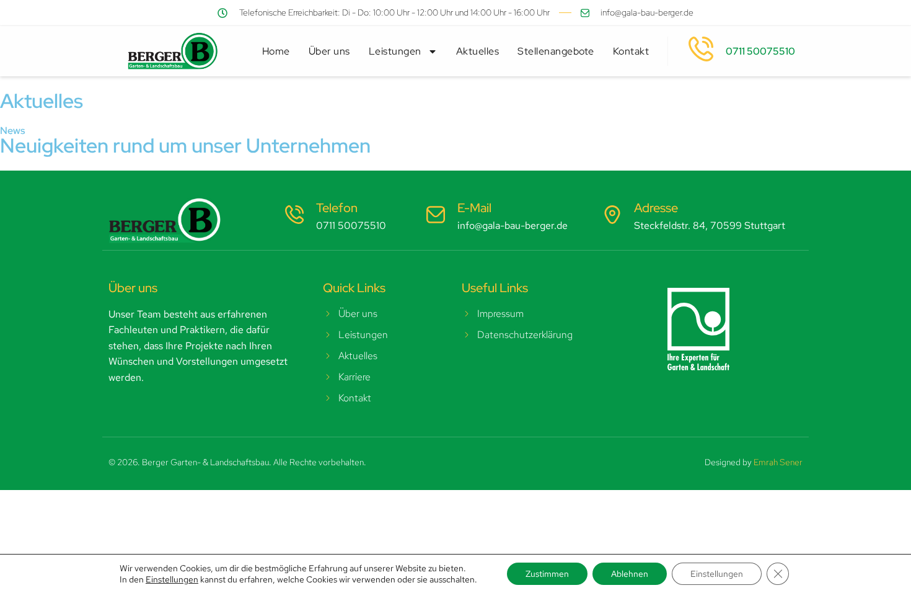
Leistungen (395, 51)
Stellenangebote (555, 51)
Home (276, 51)
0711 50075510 (760, 51)
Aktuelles (478, 51)
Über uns (329, 51)
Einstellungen (172, 579)
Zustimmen (547, 573)
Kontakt (631, 51)
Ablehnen (629, 573)
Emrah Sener (778, 462)
